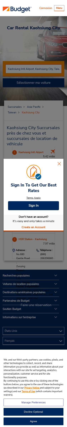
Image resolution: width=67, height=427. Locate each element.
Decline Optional (33, 411)
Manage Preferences (33, 402)
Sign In (34, 205)
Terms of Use (28, 391)
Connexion (45, 8)
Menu (60, 8)
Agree (33, 421)
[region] (33, 388)
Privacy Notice (32, 387)
